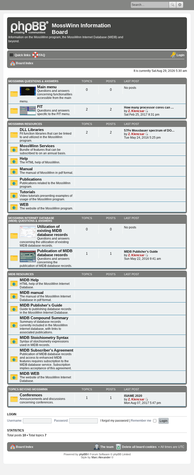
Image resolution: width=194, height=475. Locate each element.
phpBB (83, 454)
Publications (31, 179)
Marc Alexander (101, 457)
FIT (40, 107)
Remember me (141, 420)
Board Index (24, 447)
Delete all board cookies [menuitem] (139, 447)
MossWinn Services (37, 146)
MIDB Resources (21, 274)
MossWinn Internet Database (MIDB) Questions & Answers (31, 219)
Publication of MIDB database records (54, 253)
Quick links (23, 55)
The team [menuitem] (107, 447)
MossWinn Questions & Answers (33, 81)
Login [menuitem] (180, 55)
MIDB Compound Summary (44, 318)
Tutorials (27, 192)
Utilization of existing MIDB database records (52, 231)
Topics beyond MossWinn (27, 389)
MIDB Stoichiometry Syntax (44, 338)
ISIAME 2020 (133, 396)
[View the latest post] (146, 111)
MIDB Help (29, 280)
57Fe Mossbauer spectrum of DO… (149, 130)
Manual (26, 169)
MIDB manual (31, 293)
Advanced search (179, 5)
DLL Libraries (32, 130)
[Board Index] (30, 26)
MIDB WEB (29, 374)
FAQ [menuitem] (42, 55)
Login (11, 414)
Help (24, 159)
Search (172, 5)
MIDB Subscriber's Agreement (46, 350)
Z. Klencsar (136, 111)
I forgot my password (114, 420)
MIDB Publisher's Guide (141, 251)
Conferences (31, 395)
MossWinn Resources (25, 123)
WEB (24, 205)
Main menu (47, 87)
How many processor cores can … (149, 107)
